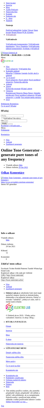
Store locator (11, 3)
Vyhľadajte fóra (25, 69)
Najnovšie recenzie (13, 89)
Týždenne (17, 73)
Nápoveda (10, 382)
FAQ (8, 100)
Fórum (8, 326)
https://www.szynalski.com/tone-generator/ (17, 182)
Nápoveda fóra (11, 12)
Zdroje (8, 86)
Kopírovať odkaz (7, 278)
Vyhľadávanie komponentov (17, 44)
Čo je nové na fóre (13, 366)
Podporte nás (11, 16)
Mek (20, 165)
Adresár (9, 84)
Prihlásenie (5, 130)
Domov (9, 384)
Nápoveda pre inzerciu (14, 344)
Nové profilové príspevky (25, 95)
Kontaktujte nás (12, 370)
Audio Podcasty (12, 10)
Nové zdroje (23, 80)
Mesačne (9, 73)
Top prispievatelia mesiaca (31, 97)
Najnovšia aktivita (21, 82)
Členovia (9, 91)
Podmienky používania (15, 378)
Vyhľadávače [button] (11, 35)
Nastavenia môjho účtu (15, 357)
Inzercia (9, 5)
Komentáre (17, 172)
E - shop (9, 18)
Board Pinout (17, 32)
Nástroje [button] (9, 21)
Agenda (24, 73)
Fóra (7, 67)
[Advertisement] (22, 207)
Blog (8, 7)
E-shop (8, 339)
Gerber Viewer (27, 30)
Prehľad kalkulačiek (13, 30)
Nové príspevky (12, 69)
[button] (3, 57)
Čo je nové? (10, 78)
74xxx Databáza (21, 46)
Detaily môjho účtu (13, 353)
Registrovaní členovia (14, 93)
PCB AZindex (27, 32)
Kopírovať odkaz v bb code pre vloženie (16, 273)
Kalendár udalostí (12, 71)
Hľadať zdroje (26, 89)
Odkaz (5, 172)
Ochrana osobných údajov (16, 380)
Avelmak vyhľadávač (31, 49)
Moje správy (11, 361)
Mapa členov (28, 93)
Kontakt (9, 14)
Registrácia (5, 134)
